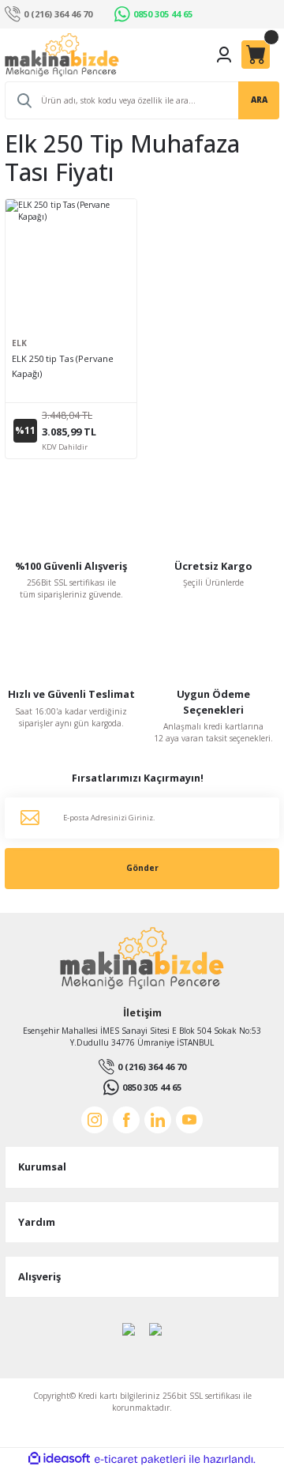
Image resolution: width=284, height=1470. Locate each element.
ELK (19, 343)
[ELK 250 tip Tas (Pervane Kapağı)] (71, 264)
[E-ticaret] (140, 1459)
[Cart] (255, 54)
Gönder (142, 867)
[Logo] (62, 55)
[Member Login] (224, 54)
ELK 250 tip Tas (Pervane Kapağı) (63, 365)
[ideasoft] (59, 1459)
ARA (259, 99)
